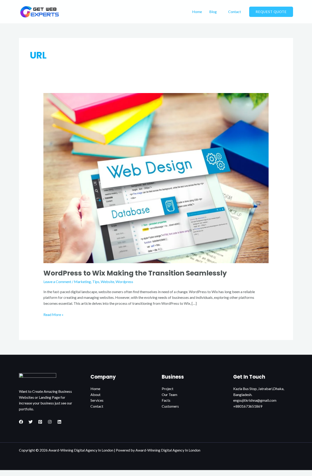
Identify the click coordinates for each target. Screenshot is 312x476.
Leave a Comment (57, 281)
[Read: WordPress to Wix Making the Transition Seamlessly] (156, 177)
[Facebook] (21, 422)
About (95, 394)
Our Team (169, 394)
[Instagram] (50, 422)
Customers (170, 406)
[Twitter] (31, 422)
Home (197, 11)
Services (96, 400)
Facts (166, 400)
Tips (95, 281)
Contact (234, 11)
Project (167, 388)
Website (107, 281)
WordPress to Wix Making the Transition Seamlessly (135, 273)
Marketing (82, 281)
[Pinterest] (40, 422)
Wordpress (124, 281)
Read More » (53, 314)
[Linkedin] (59, 422)
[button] (271, 12)
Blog (213, 11)
